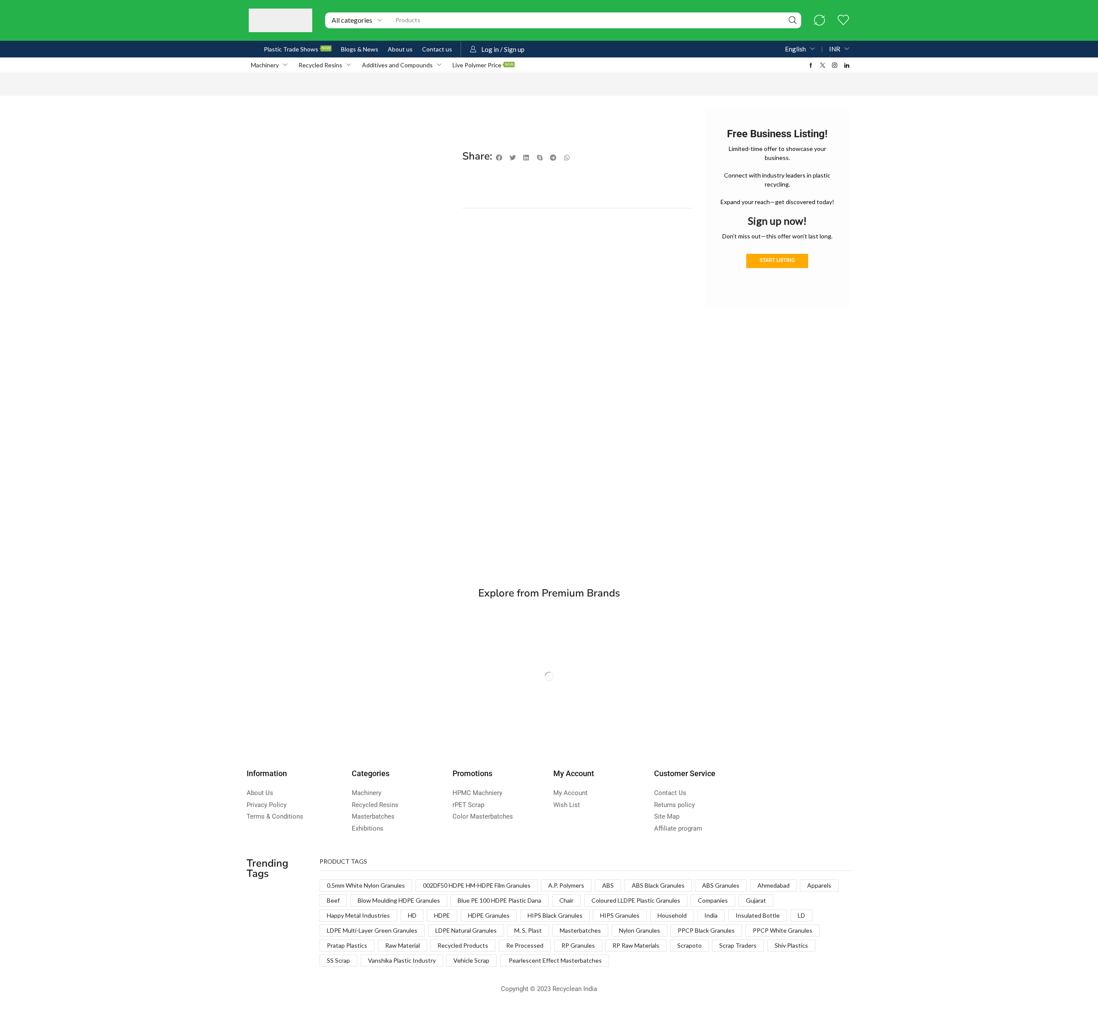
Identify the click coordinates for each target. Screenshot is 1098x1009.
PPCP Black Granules (706, 930)
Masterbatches (580, 930)
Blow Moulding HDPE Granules (399, 900)
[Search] (792, 20)
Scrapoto (689, 945)
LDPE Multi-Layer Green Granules (372, 930)
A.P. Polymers (566, 885)
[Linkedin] (846, 65)
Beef (333, 900)
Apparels (819, 885)
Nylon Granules (639, 930)
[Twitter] (822, 65)
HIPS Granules (619, 915)
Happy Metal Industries (358, 915)
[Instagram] (834, 65)
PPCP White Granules (782, 930)
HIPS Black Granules (555, 915)
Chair (566, 900)
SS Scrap (338, 960)
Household (672, 915)
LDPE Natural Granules (466, 930)
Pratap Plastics (347, 945)
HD (412, 915)
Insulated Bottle (758, 915)
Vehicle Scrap (471, 960)
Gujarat (756, 900)
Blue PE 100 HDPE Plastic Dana (499, 900)
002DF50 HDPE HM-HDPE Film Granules (477, 885)
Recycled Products (462, 945)
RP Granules (578, 945)
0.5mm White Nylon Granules (366, 885)
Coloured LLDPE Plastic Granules (635, 900)
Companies (713, 900)
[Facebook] (810, 65)
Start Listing (777, 260)
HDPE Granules (489, 915)
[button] (819, 20)
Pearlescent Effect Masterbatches (554, 960)
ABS (608, 885)
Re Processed (524, 945)
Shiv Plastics (791, 945)
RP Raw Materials (635, 945)
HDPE (442, 915)
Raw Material (402, 945)
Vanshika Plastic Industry (402, 960)
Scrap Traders (738, 945)
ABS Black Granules (658, 885)
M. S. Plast (528, 930)
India (711, 915)
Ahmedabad (773, 885)
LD (801, 915)
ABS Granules (720, 885)
